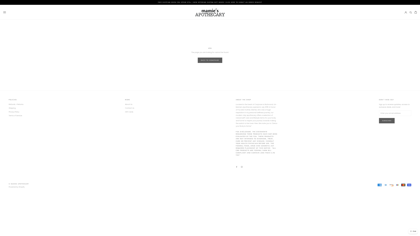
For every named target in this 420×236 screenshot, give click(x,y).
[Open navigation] (4, 12)
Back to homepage (210, 60)
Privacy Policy (14, 112)
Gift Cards (129, 112)
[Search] (411, 12)
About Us (128, 104)
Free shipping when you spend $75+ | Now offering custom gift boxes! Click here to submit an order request (210, 2)
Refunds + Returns (16, 104)
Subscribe (386, 121)
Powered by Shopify (17, 187)
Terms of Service (15, 115)
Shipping (12, 108)
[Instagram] (242, 167)
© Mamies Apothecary (19, 184)
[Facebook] (236, 167)
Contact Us (129, 108)
